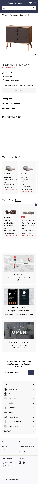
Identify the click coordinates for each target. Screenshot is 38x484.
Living (18, 200)
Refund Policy (24, 452)
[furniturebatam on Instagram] (20, 462)
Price (4, 61)
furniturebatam (12, 3)
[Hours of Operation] (19, 330)
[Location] (19, 263)
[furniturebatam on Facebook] (24, 462)
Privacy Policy (24, 449)
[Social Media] (19, 296)
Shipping (14, 85)
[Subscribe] (31, 372)
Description (7, 99)
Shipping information (11, 104)
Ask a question (8, 109)
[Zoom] (35, 54)
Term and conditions (26, 446)
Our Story (5, 446)
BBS (17, 157)
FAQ (3, 449)
